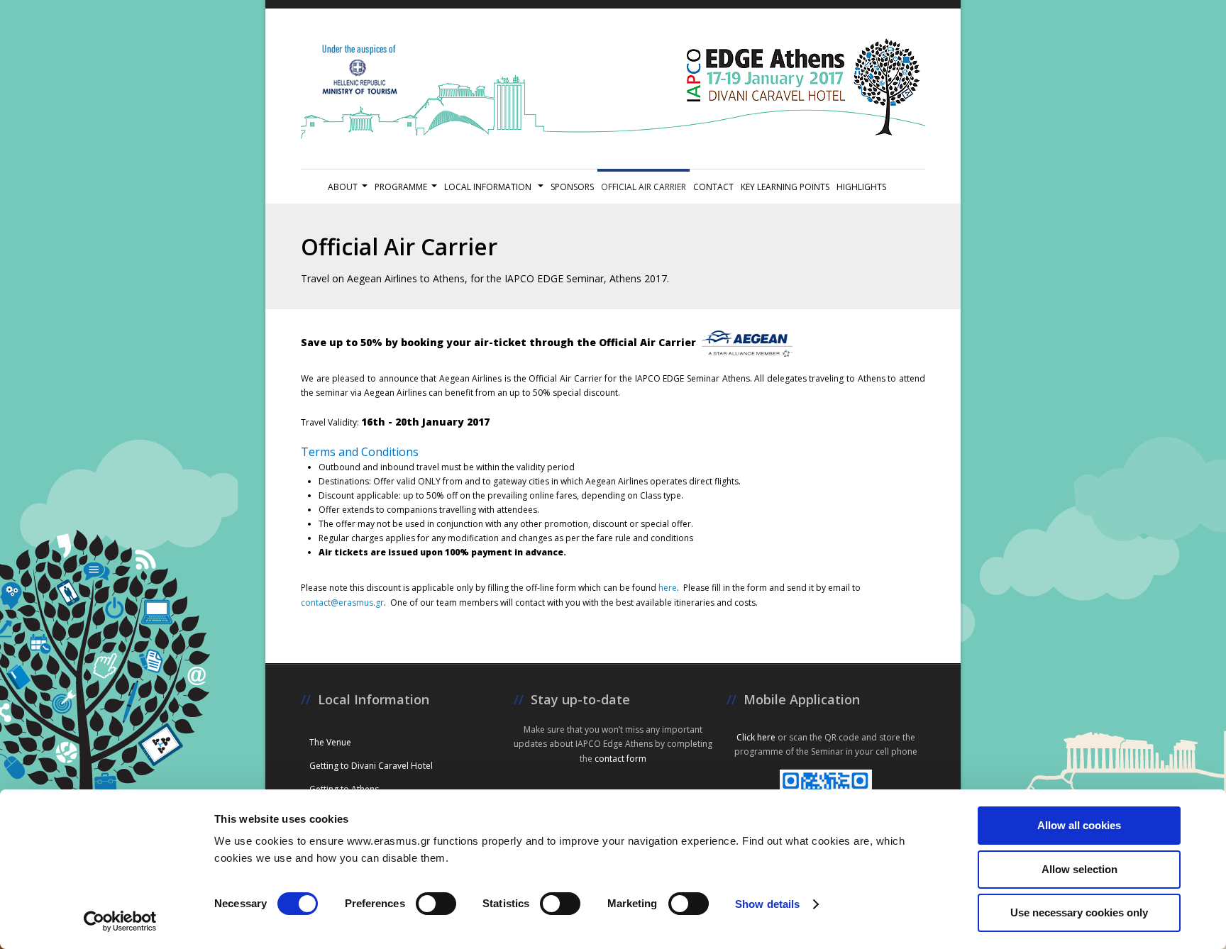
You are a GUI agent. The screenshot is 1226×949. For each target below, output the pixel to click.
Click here (755, 737)
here (666, 588)
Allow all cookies (1079, 825)
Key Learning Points (785, 187)
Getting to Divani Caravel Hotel (371, 766)
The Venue (330, 742)
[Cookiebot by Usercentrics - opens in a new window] (120, 921)
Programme (401, 187)
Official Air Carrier (643, 187)
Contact (713, 187)
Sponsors (572, 187)
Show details (767, 904)
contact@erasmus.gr (342, 602)
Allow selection (1079, 869)
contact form (620, 759)
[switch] (436, 903)
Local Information (489, 187)
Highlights (861, 187)
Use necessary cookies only (1079, 912)
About (343, 187)
